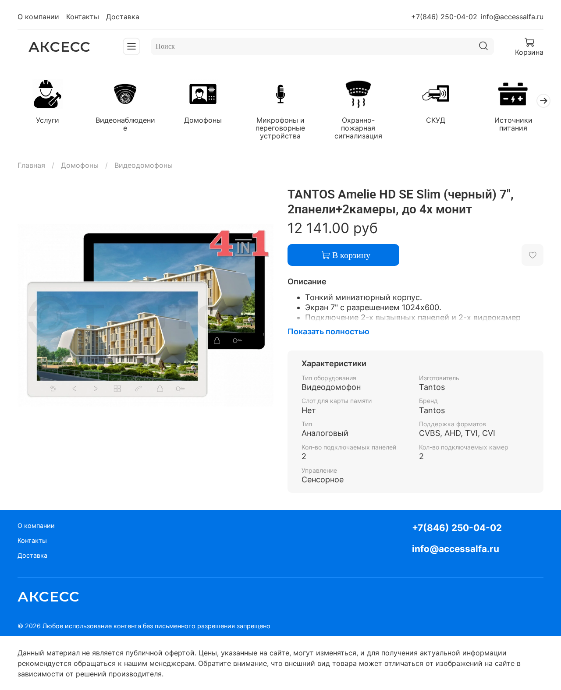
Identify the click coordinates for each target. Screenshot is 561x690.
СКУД (435, 119)
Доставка (122, 16)
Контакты (82, 16)
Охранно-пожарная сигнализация (358, 127)
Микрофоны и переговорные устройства (280, 127)
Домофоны (203, 119)
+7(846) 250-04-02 (444, 16)
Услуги (47, 119)
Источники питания (513, 123)
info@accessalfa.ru (512, 16)
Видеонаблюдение (125, 123)
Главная (31, 165)
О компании (38, 16)
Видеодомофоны (143, 165)
